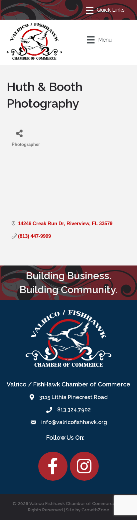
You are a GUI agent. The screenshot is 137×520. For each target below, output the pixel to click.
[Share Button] (19, 133)
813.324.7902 (74, 409)
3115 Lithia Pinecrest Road (73, 397)
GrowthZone (95, 509)
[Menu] (105, 9)
